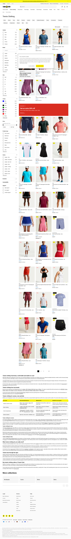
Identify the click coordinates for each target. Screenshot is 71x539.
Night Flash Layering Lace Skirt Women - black (59, 336)
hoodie (32, 411)
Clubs (17, 508)
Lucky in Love (27, 390)
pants (28, 410)
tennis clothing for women (9, 419)
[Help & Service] (62, 6)
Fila (9, 390)
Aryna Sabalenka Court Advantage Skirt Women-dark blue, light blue (26, 235)
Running (8, 3)
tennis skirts (43, 419)
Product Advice (32, 508)
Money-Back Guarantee (6, 500)
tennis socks (24, 404)
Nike (34, 389)
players (65, 458)
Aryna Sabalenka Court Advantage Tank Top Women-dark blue (43, 260)
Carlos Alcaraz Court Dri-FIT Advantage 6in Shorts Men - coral (26, 285)
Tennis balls (32, 9)
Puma (36, 389)
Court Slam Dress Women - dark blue (25, 46)
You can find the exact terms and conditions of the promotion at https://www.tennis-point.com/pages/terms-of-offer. (20, 536)
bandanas (26, 449)
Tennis (4, 3)
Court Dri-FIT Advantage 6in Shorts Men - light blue (43, 185)
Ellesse (7, 390)
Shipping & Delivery (33, 504)
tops (24, 402)
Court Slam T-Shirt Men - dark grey (42, 134)
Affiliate (17, 502)
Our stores (61, 3)
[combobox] (38, 6)
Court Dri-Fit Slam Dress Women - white (26, 259)
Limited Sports (19, 390)
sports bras (51, 422)
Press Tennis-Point (33, 510)
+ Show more (5, 71)
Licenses (4, 498)
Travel (58, 9)
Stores (31, 502)
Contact (31, 498)
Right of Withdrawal (6, 496)
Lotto (24, 390)
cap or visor (13, 449)
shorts (26, 402)
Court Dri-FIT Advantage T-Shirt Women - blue (43, 336)
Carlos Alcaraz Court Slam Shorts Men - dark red (60, 185)
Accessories (45, 9)
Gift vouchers (66, 3)
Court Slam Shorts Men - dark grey (58, 209)
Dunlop (66, 389)
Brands (51, 9)
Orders (17, 498)
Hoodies (37, 443)
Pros (54, 9)
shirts (25, 427)
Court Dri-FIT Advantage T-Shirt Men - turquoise (25, 185)
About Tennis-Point (33, 500)
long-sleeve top (27, 411)
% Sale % (63, 9)
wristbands (31, 449)
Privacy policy (15, 519)
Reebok (31, 390)
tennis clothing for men (8, 427)
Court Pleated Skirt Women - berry (25, 97)
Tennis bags (26, 9)
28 (48, 371)
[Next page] (51, 371)
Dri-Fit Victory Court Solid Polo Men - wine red (43, 209)
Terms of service (25, 519)
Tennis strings (38, 9)
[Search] (21, 7)
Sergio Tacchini (35, 390)
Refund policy (30, 519)
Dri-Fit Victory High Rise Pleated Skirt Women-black (43, 285)
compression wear (23, 407)
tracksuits (30, 434)
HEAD (32, 389)
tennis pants (5, 385)
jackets (19, 439)
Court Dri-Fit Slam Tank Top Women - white (59, 284)
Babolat (29, 389)
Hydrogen (12, 390)
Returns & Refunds (33, 506)
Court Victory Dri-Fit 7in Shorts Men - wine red (26, 311)
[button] (64, 485)
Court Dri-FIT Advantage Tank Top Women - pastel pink (43, 73)
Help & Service (18, 496)
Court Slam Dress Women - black (58, 46)
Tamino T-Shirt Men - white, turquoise (25, 160)
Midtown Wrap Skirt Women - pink (25, 360)
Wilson (40, 389)
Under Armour (42, 390)
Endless (4, 390)
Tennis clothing (13, 9)
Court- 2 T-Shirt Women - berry (41, 97)
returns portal (16, 468)
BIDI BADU (62, 389)
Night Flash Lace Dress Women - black (42, 160)
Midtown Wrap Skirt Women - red (24, 335)
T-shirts (21, 406)
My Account (32, 496)
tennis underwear (59, 422)
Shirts (21, 402)
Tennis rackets (5, 9)
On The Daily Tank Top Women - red (58, 259)
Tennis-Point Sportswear (20, 392)
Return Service (18, 500)
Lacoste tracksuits (42, 434)
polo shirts (26, 406)
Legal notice (20, 519)
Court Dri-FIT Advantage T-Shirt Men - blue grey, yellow (43, 47)
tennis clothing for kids (13, 438)
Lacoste (15, 390)
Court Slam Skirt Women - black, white (25, 209)
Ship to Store (18, 510)
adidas (24, 389)
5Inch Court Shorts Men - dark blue (25, 134)
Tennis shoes (20, 9)
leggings (45, 422)
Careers (17, 504)
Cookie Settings (5, 502)
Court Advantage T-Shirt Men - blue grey (43, 360)
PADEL (13, 3)
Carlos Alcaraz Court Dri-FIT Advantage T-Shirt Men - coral (59, 135)
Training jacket (22, 410)
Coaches (17, 506)
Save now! (22, 112)
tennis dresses (49, 419)
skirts (30, 402)
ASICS (27, 389)
